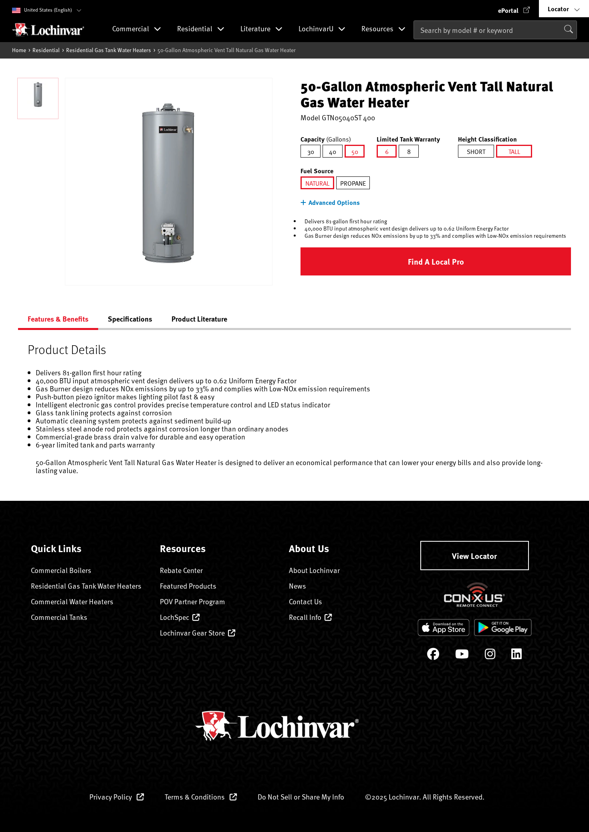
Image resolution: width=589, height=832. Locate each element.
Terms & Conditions (195, 797)
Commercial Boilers (61, 570)
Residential (46, 50)
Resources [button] (378, 28)
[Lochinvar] (48, 29)
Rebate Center (181, 570)
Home (19, 50)
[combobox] (495, 29)
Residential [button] (195, 28)
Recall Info (305, 617)
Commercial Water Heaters (72, 601)
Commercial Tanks (59, 617)
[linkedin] (516, 655)
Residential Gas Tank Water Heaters (108, 50)
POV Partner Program (192, 601)
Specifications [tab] (130, 319)
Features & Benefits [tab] (58, 319)
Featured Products (188, 586)
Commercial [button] (131, 28)
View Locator (474, 555)
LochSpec (174, 617)
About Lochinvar (314, 570)
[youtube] (462, 655)
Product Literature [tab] (199, 319)
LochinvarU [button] (317, 28)
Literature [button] (256, 28)
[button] (514, 8)
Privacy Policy (111, 797)
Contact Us (305, 601)
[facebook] (433, 655)
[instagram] (490, 655)
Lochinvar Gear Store (192, 633)
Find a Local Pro (436, 261)
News (297, 586)
